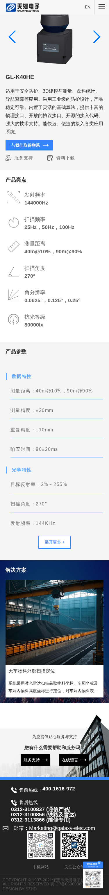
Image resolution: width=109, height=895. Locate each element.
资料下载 (65, 157)
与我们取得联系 (25, 145)
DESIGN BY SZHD (20, 889)
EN (87, 7)
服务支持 (23, 157)
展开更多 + (55, 542)
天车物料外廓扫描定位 (31, 670)
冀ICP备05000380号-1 (71, 884)
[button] (97, 37)
